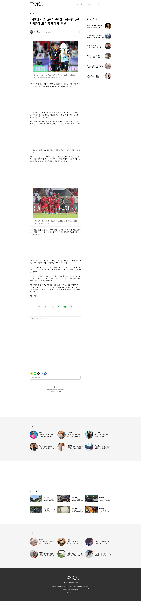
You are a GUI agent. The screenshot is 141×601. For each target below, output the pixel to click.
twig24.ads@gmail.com (73, 589)
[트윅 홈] (36, 4)
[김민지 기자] (31, 32)
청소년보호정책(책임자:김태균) (79, 586)
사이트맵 (87, 586)
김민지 (36, 31)
